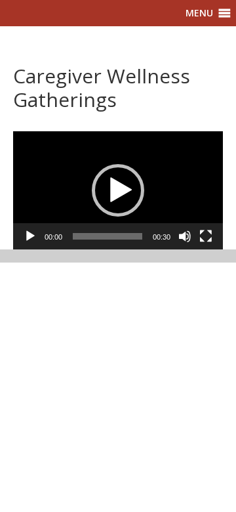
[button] (199, 13)
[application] (118, 190)
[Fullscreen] (205, 236)
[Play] (30, 236)
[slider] (107, 236)
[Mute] (184, 236)
